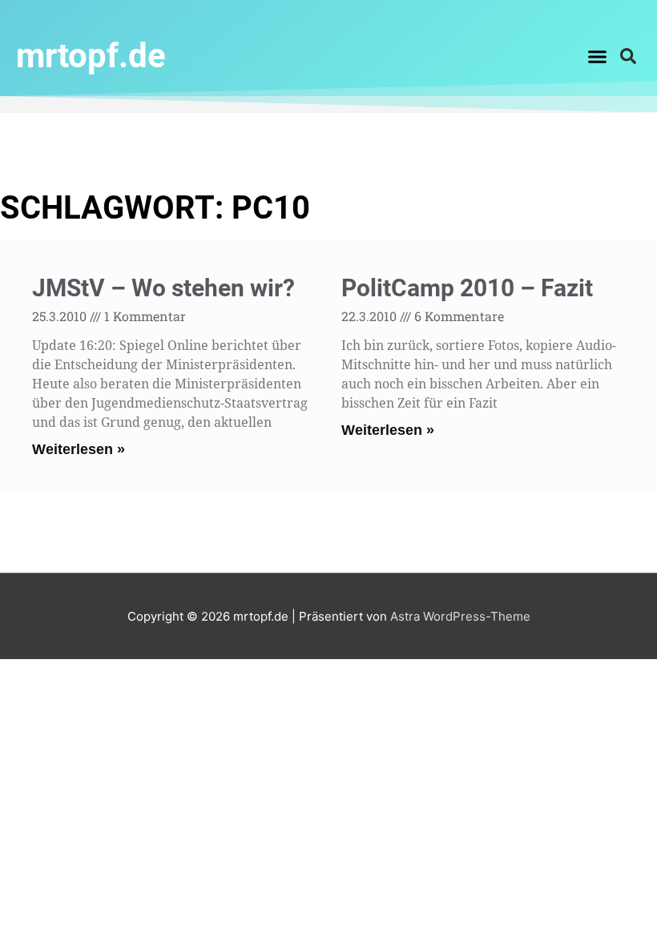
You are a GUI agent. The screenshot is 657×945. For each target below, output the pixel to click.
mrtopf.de (91, 55)
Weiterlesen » (78, 449)
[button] (597, 56)
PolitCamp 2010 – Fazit (467, 288)
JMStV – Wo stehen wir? (163, 288)
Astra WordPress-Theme (460, 616)
